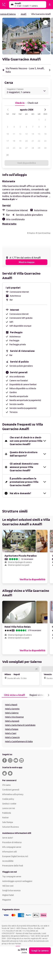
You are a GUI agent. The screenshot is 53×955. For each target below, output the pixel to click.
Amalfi (23, 14)
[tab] (14, 695)
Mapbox (32, 233)
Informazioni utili (9, 852)
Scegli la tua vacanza (11, 890)
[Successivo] (45, 109)
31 (8, 155)
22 (39, 141)
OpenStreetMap (44, 233)
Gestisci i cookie (9, 804)
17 (8, 141)
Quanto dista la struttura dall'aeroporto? (23, 454)
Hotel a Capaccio (12, 737)
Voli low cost (7, 886)
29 (39, 148)
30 (45, 148)
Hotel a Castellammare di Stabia (19, 741)
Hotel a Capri (10, 733)
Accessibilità (7, 861)
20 (26, 141)
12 (20, 134)
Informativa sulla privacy (12, 794)
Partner (5, 817)
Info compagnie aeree (11, 847)
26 (20, 148)
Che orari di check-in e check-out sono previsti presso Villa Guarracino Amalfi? (26, 441)
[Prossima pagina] (48, 695)
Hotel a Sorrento (12, 709)
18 (14, 141)
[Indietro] (8, 109)
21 (33, 141)
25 (14, 148)
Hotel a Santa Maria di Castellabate (20, 725)
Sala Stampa (7, 822)
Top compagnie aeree (11, 876)
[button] (26, 36)
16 (45, 134)
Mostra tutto (9, 224)
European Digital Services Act (15, 856)
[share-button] (45, 22)
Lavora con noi (8, 808)
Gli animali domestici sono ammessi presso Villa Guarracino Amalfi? (24, 467)
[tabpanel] (26, 723)
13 (26, 134)
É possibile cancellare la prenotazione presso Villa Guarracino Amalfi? (24, 482)
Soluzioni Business (10, 827)
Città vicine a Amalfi (14, 695)
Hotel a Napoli (11, 705)
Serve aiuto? (7, 838)
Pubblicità (6, 813)
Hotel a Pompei (11, 729)
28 (33, 148)
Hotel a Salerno (12, 713)
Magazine (6, 900)
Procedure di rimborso (12, 842)
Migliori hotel (8, 895)
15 (39, 134)
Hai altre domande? (20, 493)
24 (8, 148)
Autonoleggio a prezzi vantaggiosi (17, 881)
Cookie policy (8, 799)
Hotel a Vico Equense (14, 717)
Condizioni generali (10, 790)
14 (33, 134)
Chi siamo (6, 785)
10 (8, 134)
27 (26, 148)
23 (45, 141)
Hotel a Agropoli (12, 721)
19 (20, 141)
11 (14, 134)
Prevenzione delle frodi (12, 866)
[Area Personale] (49, 4)
